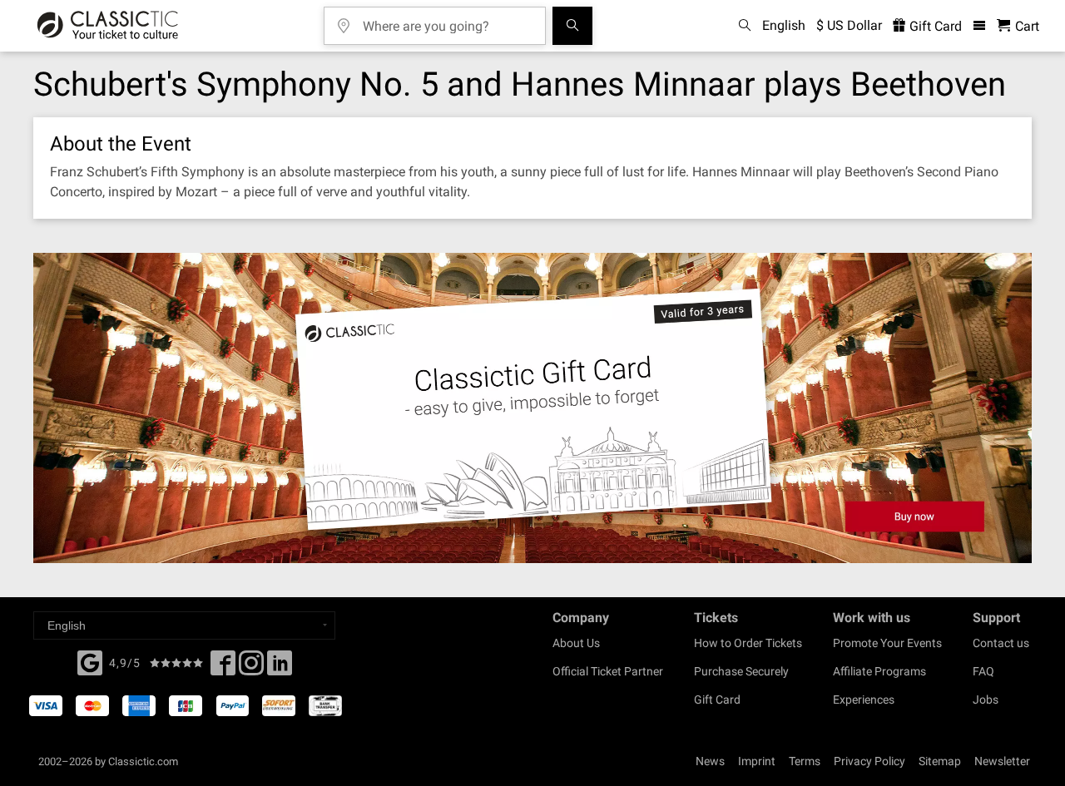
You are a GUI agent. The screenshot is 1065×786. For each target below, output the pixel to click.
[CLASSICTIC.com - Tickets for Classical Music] (107, 26)
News (710, 761)
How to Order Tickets (748, 643)
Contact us (1001, 643)
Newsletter (1002, 761)
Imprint (756, 761)
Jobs (985, 699)
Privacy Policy (869, 761)
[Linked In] (279, 668)
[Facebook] (89, 661)
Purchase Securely (741, 671)
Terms (804, 761)
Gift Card (934, 26)
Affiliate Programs (879, 671)
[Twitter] (251, 668)
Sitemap (940, 761)
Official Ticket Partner (607, 671)
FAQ (983, 671)
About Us (576, 643)
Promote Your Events (887, 643)
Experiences (863, 699)
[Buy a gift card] (532, 408)
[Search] (572, 26)
